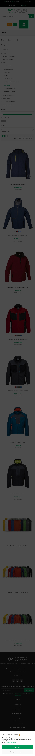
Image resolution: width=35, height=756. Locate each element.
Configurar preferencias (17, 752)
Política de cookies (11, 742)
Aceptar (17, 747)
